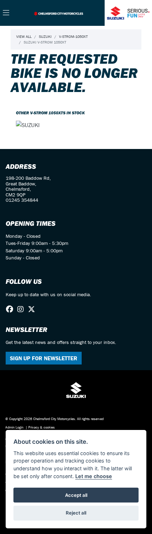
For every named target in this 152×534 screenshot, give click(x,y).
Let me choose (93, 476)
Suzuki (45, 36)
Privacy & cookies (41, 427)
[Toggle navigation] (6, 13)
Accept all (76, 495)
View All (23, 36)
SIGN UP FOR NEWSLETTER (43, 358)
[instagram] (22, 309)
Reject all (76, 513)
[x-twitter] (33, 309)
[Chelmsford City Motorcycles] (58, 12)
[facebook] (11, 309)
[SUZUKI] (28, 125)
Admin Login (14, 427)
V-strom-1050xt (73, 36)
